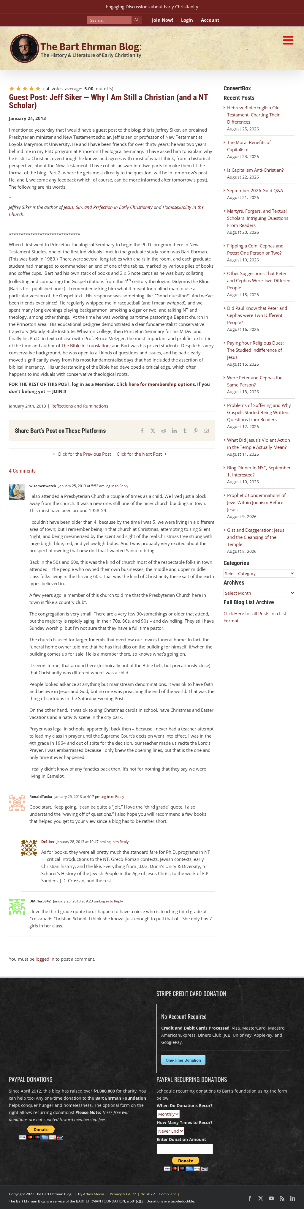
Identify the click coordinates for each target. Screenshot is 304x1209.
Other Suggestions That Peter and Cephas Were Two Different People (259, 280)
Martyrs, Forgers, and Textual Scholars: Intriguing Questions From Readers (257, 218)
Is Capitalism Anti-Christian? (255, 170)
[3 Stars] (25, 88)
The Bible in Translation (85, 345)
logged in (45, 959)
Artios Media (93, 1194)
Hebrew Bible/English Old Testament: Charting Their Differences (253, 115)
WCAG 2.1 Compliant (158, 1194)
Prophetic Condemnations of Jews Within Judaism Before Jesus (256, 502)
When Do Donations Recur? (185, 1105)
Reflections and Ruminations (79, 406)
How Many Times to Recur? (185, 1122)
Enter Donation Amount (181, 1139)
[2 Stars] (18, 88)
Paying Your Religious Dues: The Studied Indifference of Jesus (255, 350)
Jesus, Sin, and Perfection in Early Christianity (108, 207)
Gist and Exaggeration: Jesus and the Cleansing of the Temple (255, 537)
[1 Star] (12, 88)
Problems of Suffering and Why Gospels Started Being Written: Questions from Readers (259, 412)
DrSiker (47, 841)
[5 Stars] (38, 88)
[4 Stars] (31, 88)
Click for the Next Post (139, 454)
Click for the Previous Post (84, 454)
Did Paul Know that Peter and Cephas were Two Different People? (257, 315)
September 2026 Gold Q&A (255, 190)
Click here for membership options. (156, 384)
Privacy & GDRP (123, 1194)
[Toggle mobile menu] (289, 40)
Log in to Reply (116, 485)
